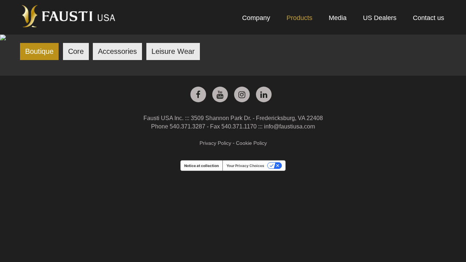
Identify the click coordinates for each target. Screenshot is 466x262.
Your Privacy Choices (245, 165)
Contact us (428, 17)
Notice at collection (201, 165)
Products (299, 17)
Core (76, 51)
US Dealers (379, 17)
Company (256, 17)
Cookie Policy (251, 143)
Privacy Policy (215, 143)
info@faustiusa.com (289, 126)
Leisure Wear (173, 51)
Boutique (39, 51)
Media (338, 17)
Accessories (117, 51)
